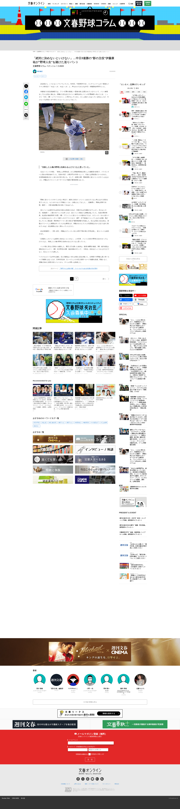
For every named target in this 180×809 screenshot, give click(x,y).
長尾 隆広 (40, 71)
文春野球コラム (41, 51)
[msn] (97, 779)
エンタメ (36, 76)
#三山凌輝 (104, 422)
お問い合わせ (77, 784)
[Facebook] (78, 779)
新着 (49, 3)
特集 (70, 3)
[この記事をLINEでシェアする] (26, 104)
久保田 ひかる (137, 106)
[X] (83, 779)
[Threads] (87, 779)
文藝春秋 (89, 3)
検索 (131, 3)
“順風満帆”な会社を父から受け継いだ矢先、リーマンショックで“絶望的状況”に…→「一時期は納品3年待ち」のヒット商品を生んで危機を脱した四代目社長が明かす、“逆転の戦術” (84, 403)
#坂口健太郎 (52, 422)
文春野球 (122, 3)
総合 (137, 88)
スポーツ (43, 76)
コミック (115, 3)
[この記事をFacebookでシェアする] (26, 92)
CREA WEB (15, 798)
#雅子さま (61, 422)
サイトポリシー (106, 784)
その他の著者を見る (90, 702)
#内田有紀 (78, 422)
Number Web (6, 798)
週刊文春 (82, 3)
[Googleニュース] (92, 779)
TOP (34, 51)
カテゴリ (63, 3)
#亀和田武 (86, 422)
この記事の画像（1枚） (76, 159)
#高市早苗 (37, 422)
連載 (76, 3)
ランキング (55, 3)
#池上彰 (44, 422)
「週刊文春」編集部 (138, 153)
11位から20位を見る (133, 259)
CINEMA (103, 3)
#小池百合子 (95, 422)
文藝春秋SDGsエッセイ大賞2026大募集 (104, 399)
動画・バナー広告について (91, 784)
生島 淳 (135, 198)
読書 (109, 3)
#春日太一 (37, 426)
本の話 (23, 798)
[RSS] (102, 779)
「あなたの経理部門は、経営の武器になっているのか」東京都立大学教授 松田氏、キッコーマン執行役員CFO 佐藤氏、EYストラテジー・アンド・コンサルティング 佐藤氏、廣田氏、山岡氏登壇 (42, 404)
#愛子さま (70, 422)
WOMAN (96, 3)
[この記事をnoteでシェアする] (26, 109)
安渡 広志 (133, 221)
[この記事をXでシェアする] (26, 86)
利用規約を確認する (82, 754)
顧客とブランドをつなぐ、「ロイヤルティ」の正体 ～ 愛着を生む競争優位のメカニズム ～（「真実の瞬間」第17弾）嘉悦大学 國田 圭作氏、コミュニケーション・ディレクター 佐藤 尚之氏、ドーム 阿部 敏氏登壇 (63, 404)
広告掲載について (65, 784)
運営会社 (117, 784)
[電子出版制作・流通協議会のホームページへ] (68, 790)
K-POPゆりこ (137, 118)
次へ (104, 279)
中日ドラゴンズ (50, 51)
